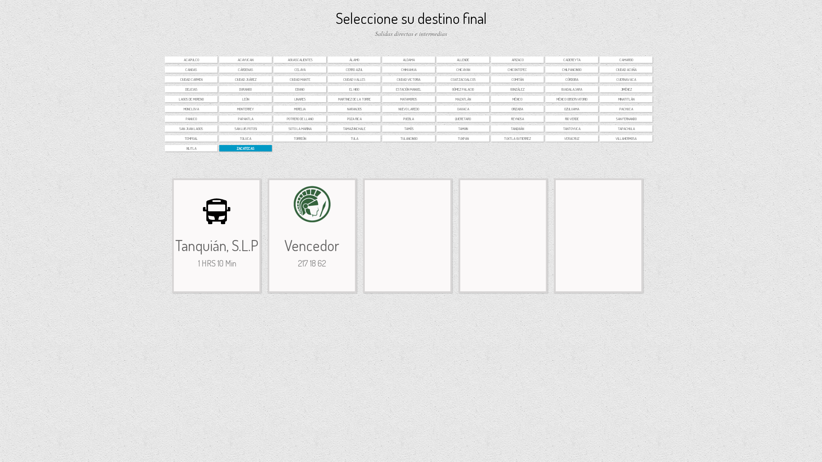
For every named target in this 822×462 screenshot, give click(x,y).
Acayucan (245, 59)
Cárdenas (245, 69)
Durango (245, 89)
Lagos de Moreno (191, 99)
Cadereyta (572, 59)
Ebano (299, 89)
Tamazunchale (354, 128)
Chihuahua (409, 69)
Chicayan (463, 69)
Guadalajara (571, 89)
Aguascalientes (300, 59)
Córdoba (572, 79)
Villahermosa (626, 138)
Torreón (300, 138)
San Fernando (626, 118)
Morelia (300, 109)
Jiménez (626, 89)
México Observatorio (572, 99)
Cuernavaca (626, 79)
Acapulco (191, 59)
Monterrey (245, 109)
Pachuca (626, 109)
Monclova (191, 109)
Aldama (409, 59)
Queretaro (463, 118)
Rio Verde (572, 118)
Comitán (518, 79)
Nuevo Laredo (409, 109)
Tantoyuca (572, 128)
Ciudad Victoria (408, 79)
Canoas (191, 69)
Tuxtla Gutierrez (517, 138)
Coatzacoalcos (463, 79)
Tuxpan (463, 138)
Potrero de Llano (300, 118)
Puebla (408, 118)
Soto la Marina (300, 128)
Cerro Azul (354, 69)
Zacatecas (245, 148)
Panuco (191, 118)
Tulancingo (408, 138)
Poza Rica (354, 118)
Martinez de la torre (354, 99)
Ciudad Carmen (191, 79)
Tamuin (463, 128)
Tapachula (626, 128)
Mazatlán (463, 99)
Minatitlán (626, 99)
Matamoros (408, 99)
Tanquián (517, 128)
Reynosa (517, 118)
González (517, 89)
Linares (300, 99)
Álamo (354, 59)
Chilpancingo (571, 69)
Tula (354, 138)
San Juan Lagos (191, 128)
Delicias (191, 89)
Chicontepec (517, 69)
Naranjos (354, 109)
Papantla (245, 118)
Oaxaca (463, 109)
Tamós (409, 128)
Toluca (245, 138)
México (517, 99)
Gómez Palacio (463, 89)
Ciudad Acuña (626, 69)
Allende (463, 59)
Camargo (626, 59)
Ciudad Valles (354, 79)
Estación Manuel (408, 89)
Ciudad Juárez (245, 79)
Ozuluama (571, 109)
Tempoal (191, 138)
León (245, 99)
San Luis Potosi (246, 128)
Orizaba (517, 109)
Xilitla (191, 148)
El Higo (354, 89)
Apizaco (518, 59)
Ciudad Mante (300, 79)
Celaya (300, 69)
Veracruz (571, 138)
